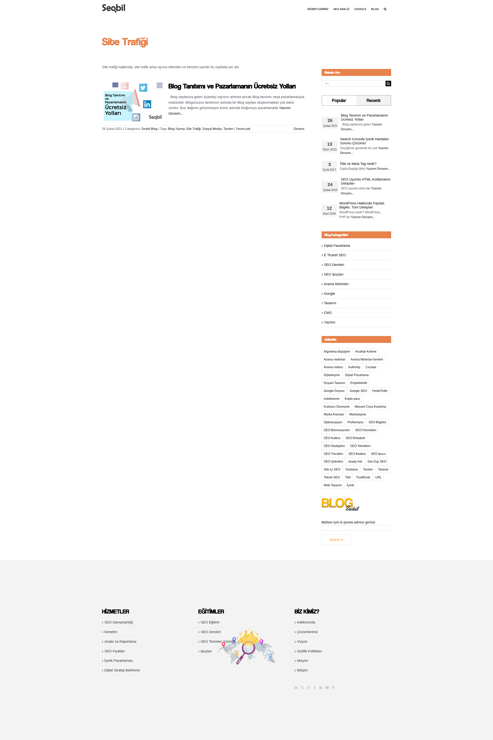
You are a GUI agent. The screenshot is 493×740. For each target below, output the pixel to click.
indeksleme (332, 398)
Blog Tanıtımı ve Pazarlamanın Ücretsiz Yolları (232, 86)
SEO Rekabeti (355, 438)
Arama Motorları (336, 284)
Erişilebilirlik (358, 383)
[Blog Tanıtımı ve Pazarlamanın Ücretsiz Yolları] (133, 101)
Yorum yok (243, 128)
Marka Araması (334, 414)
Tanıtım (228, 128)
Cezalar (371, 367)
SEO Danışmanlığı (118, 622)
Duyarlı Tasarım (334, 383)
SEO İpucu (378, 453)
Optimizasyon (333, 422)
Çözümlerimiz (307, 632)
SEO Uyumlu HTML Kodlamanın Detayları (366, 181)
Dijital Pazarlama (337, 246)
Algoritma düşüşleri (337, 351)
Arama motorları (334, 359)
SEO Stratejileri (334, 446)
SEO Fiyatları (114, 651)
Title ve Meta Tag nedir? (358, 164)
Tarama (383, 469)
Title (348, 477)
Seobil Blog (149, 128)
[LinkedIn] (296, 687)
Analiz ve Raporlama (120, 641)
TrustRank (363, 477)
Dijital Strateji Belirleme (122, 670)
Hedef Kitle (379, 390)
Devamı (299, 128)
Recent (374, 100)
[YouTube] (327, 687)
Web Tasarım (333, 485)
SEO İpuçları (334, 274)
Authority (354, 367)
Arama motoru (333, 367)
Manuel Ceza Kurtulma (370, 406)
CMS (328, 313)
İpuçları (206, 651)
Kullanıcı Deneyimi (337, 406)
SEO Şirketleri (333, 461)
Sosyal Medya (212, 128)
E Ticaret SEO (335, 255)
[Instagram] (308, 687)
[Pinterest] (333, 687)
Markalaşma (357, 414)
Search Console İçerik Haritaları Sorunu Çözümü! (364, 141)
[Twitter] (302, 687)
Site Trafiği (193, 128)
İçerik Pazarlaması (118, 661)
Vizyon (302, 641)
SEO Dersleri (334, 265)
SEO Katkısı (332, 438)
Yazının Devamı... (378, 168)
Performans (355, 422)
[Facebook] (314, 687)
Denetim (110, 632)
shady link (355, 461)
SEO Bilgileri (377, 422)
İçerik (350, 485)
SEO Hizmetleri (365, 430)
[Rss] (320, 687)
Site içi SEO (332, 469)
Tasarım (330, 303)
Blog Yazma (176, 128)
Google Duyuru (334, 390)
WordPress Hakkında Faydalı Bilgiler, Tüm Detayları (361, 205)
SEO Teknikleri (360, 446)
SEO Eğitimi (210, 622)
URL (378, 477)
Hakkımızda (306, 622)
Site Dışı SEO (376, 461)
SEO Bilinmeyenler (337, 430)
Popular (339, 100)
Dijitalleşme (332, 375)
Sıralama (351, 469)
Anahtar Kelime (365, 351)
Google (329, 294)
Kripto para (352, 398)
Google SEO (358, 390)
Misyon (302, 661)
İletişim (302, 670)
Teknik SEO (332, 477)
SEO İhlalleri (357, 453)
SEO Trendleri (333, 453)
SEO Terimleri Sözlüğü (218, 641)
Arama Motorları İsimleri (367, 359)
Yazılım (329, 322)
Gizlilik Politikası (309, 651)
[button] (385, 9)
